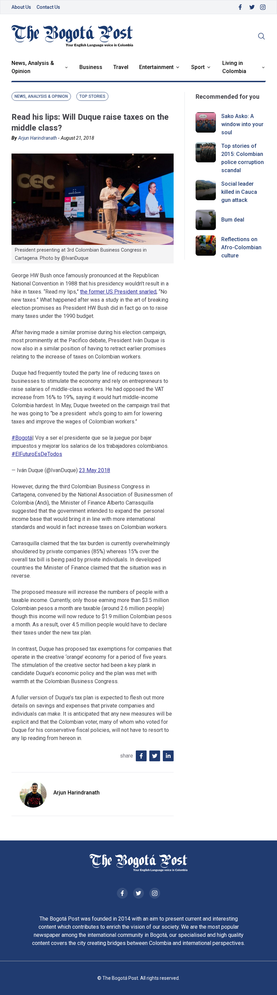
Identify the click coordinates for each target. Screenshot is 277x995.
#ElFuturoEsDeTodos (36, 454)
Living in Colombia (234, 67)
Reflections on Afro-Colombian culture (241, 247)
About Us (21, 7)
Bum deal (232, 219)
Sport (198, 67)
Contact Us (48, 7)
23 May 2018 (94, 470)
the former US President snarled (118, 291)
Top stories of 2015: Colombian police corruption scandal (242, 158)
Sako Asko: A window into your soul (242, 124)
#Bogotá (21, 438)
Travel (120, 67)
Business (90, 67)
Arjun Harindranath (37, 138)
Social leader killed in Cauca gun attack (239, 192)
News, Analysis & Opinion (32, 67)
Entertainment (156, 67)
